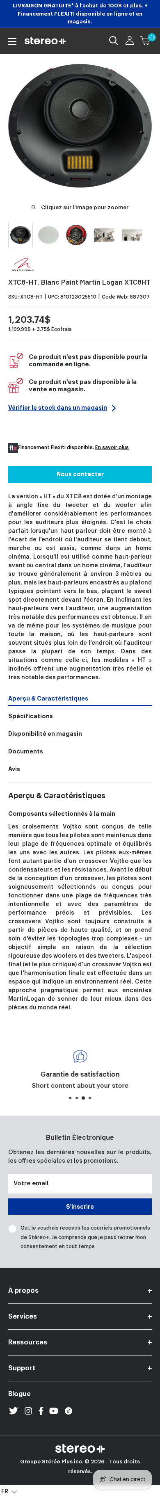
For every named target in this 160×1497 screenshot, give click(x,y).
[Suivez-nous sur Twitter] (13, 1411)
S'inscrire (80, 1206)
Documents (25, 751)
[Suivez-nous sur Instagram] (28, 1411)
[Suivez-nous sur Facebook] (41, 1411)
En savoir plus (112, 447)
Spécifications (30, 716)
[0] (145, 40)
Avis (14, 769)
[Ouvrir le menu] (12, 41)
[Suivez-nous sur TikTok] (68, 1411)
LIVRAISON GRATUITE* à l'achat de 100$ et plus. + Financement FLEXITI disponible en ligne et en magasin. (80, 13)
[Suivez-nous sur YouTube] (53, 1411)
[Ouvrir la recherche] (113, 40)
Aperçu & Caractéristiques (48, 698)
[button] (9, 1491)
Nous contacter (80, 474)
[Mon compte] (130, 40)
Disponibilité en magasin (45, 734)
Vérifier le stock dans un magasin (57, 408)
